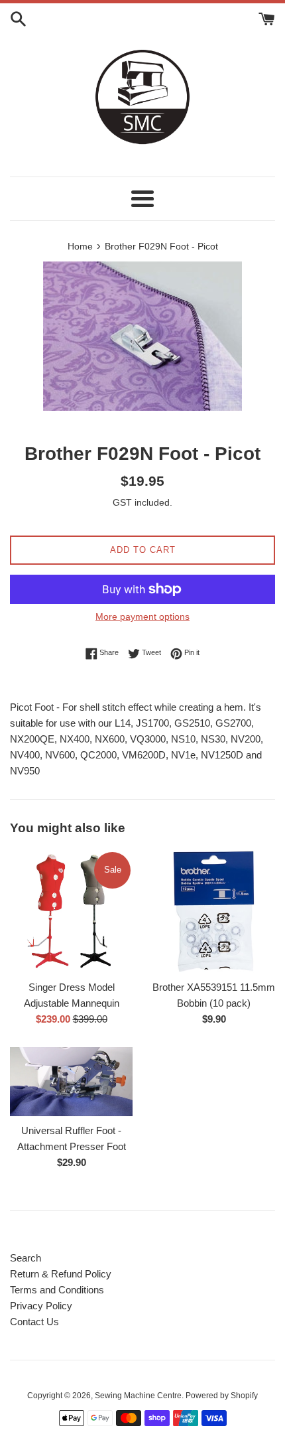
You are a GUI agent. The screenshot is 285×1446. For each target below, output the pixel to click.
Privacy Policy (41, 1305)
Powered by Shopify (222, 1395)
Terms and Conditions (57, 1289)
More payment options (142, 616)
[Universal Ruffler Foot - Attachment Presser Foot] (71, 1081)
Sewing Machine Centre (138, 1395)
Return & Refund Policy (60, 1273)
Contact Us (34, 1321)
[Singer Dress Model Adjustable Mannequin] (71, 911)
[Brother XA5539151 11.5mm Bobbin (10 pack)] (213, 911)
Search (25, 1258)
